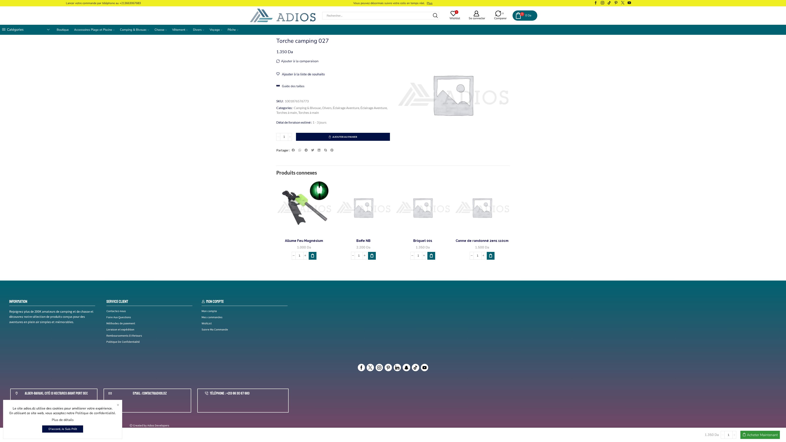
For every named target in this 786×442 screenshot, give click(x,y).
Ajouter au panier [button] (306, 228)
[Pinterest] (616, 3)
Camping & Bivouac (133, 30)
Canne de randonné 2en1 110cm (482, 241)
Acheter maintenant (762, 435)
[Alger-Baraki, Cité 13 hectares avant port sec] (16, 393)
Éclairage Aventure (346, 108)
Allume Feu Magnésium (304, 241)
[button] (293, 150)
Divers (197, 30)
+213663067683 (130, 3)
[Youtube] (629, 3)
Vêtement (178, 30)
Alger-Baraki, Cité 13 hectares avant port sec (56, 393)
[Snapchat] (406, 367)
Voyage (215, 30)
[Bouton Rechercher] (435, 15)
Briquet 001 (422, 241)
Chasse (159, 30)
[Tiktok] (609, 3)
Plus (419, 3)
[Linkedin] (397, 367)
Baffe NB (363, 241)
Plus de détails (63, 420)
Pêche (232, 30)
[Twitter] (623, 3)
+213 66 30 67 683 (238, 393)
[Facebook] (595, 3)
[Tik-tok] (415, 367)
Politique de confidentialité (95, 413)
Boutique (63, 30)
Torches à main (286, 112)
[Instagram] (602, 3)
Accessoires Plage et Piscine (93, 30)
